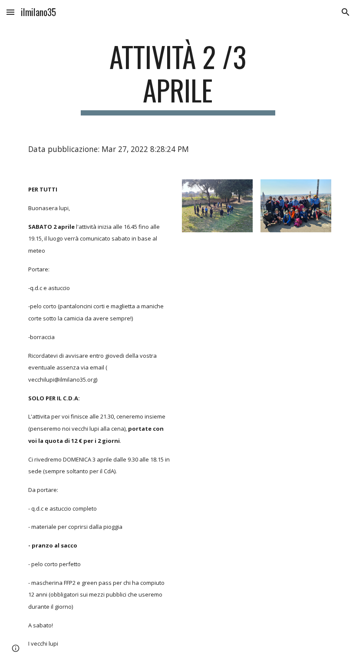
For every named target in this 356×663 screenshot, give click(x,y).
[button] (10, 12)
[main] (178, 77)
